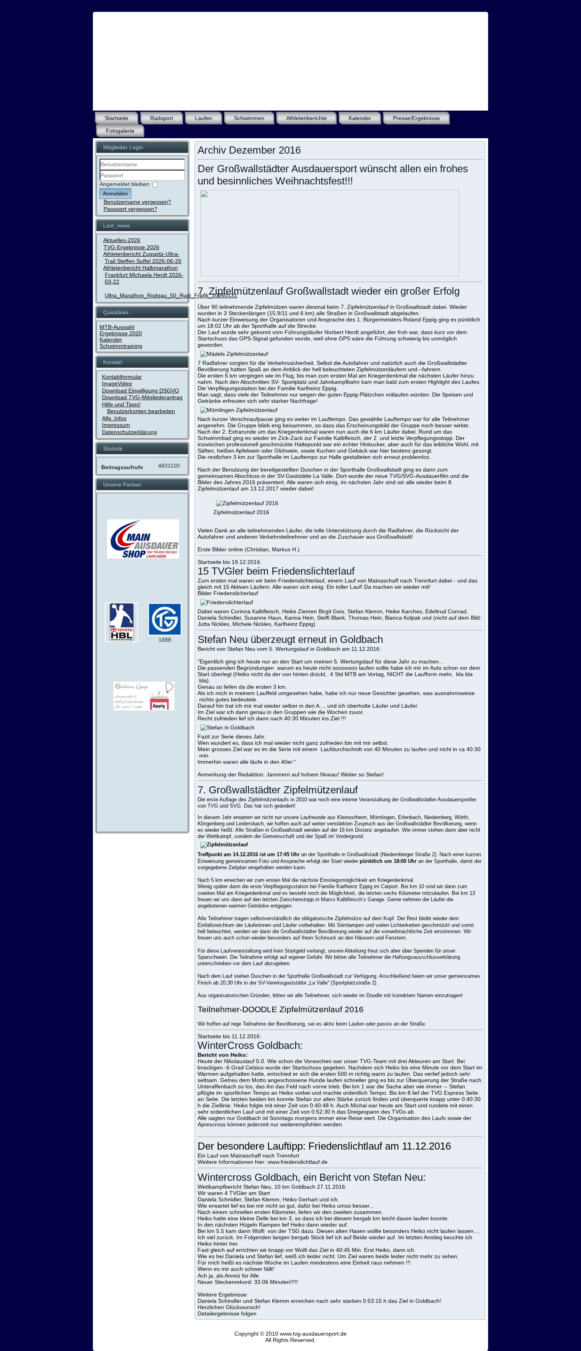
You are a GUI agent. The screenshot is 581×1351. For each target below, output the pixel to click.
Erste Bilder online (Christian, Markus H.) (249, 549)
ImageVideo (117, 383)
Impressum (116, 425)
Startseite (116, 118)
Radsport (161, 118)
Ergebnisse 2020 (121, 333)
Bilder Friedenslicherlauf (228, 593)
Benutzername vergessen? (137, 202)
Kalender (360, 118)
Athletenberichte (306, 118)
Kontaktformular (122, 377)
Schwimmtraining (121, 346)
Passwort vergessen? (130, 209)
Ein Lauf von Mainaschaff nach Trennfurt (248, 1155)
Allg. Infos (114, 418)
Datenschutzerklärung (129, 432)
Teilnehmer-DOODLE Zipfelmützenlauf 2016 (281, 1009)
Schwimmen (249, 118)
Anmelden (115, 193)
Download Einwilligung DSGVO (140, 390)
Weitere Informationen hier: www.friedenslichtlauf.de (263, 1162)
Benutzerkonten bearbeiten (141, 411)
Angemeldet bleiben (124, 184)
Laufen (203, 118)
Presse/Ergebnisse (416, 118)
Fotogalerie (120, 131)
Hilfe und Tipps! (121, 404)
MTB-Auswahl (117, 327)
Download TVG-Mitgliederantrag (142, 397)
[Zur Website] (121, 640)
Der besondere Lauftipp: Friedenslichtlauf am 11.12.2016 (324, 1146)
